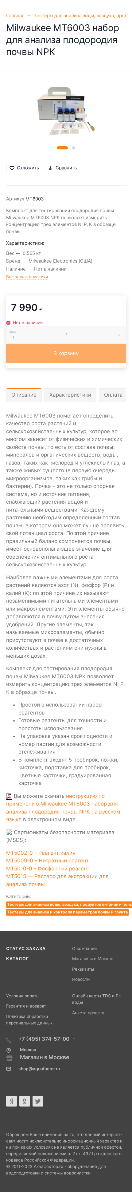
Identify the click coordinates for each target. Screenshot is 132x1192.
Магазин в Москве (44, 1057)
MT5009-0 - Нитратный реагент (47, 860)
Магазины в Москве (92, 958)
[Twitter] (38, 1101)
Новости (81, 979)
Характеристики (70, 395)
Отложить (28, 168)
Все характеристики (27, 276)
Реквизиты (83, 969)
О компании (84, 948)
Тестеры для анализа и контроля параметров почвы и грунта (67, 912)
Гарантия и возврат (26, 1006)
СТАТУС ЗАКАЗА (26, 948)
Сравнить (66, 168)
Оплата (113, 395)
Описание (24, 395)
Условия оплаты (22, 995)
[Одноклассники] (24, 1101)
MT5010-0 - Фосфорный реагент (47, 868)
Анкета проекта (88, 1012)
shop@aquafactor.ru (39, 1068)
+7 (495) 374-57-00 (44, 1039)
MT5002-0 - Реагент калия (41, 853)
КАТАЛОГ (17, 958)
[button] (62, 148)
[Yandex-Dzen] (11, 1101)
